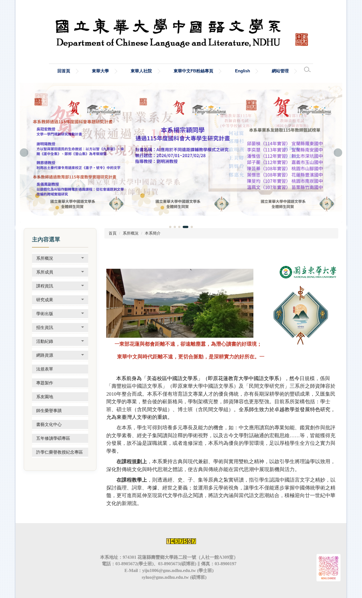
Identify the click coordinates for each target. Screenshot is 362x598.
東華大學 (100, 70)
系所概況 (131, 233)
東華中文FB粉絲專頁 (193, 70)
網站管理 (280, 70)
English (242, 70)
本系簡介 (153, 233)
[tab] (170, 227)
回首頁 (63, 70)
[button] (24, 152)
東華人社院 (141, 70)
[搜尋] (307, 69)
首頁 (113, 233)
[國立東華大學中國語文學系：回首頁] (181, 30)
